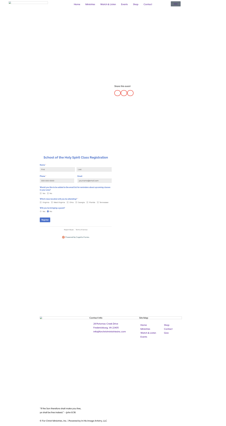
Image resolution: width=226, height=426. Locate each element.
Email (79, 176)
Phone (47, 176)
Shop (135, 4)
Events (124, 4)
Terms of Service (81, 230)
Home (77, 4)
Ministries (90, 4)
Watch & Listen (108, 4)
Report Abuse (69, 230)
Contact (148, 4)
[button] (117, 93)
